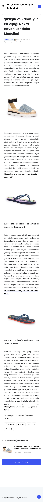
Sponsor (30, 416)
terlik (7, 419)
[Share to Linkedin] (29, 424)
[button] (3, 6)
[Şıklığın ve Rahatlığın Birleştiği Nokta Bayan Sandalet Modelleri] (7, 449)
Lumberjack (9, 40)
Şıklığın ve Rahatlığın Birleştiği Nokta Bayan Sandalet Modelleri (27, 447)
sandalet (21, 416)
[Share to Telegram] (6, 429)
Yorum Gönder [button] (21, 462)
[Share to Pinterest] (34, 424)
